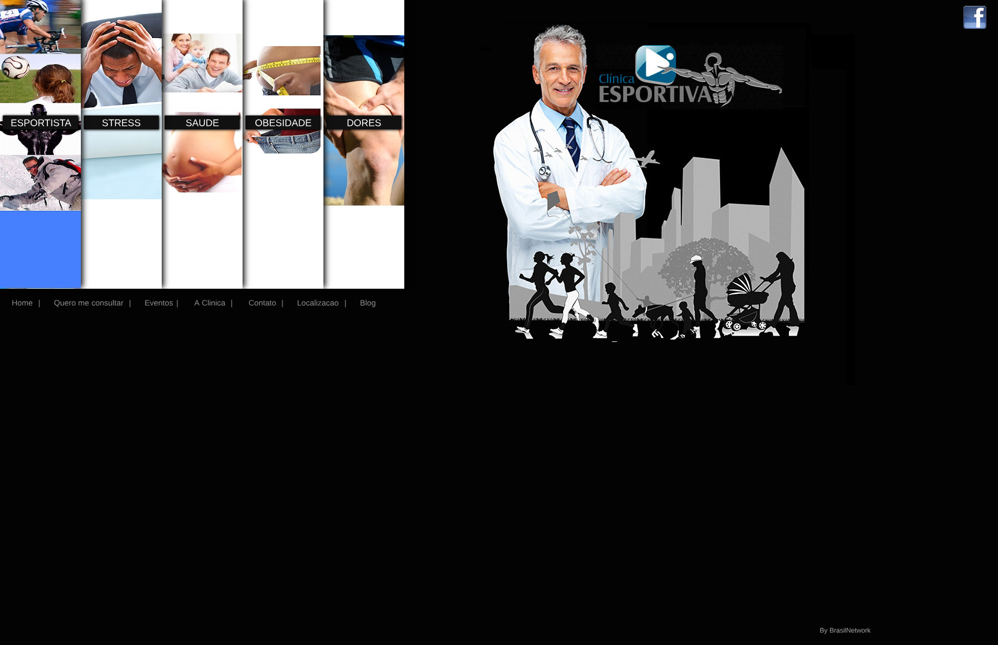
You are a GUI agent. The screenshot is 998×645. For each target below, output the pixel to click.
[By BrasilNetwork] (845, 629)
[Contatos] (261, 302)
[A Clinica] (208, 302)
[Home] (22, 302)
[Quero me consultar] (88, 302)
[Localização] (318, 302)
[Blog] (367, 302)
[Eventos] (158, 302)
